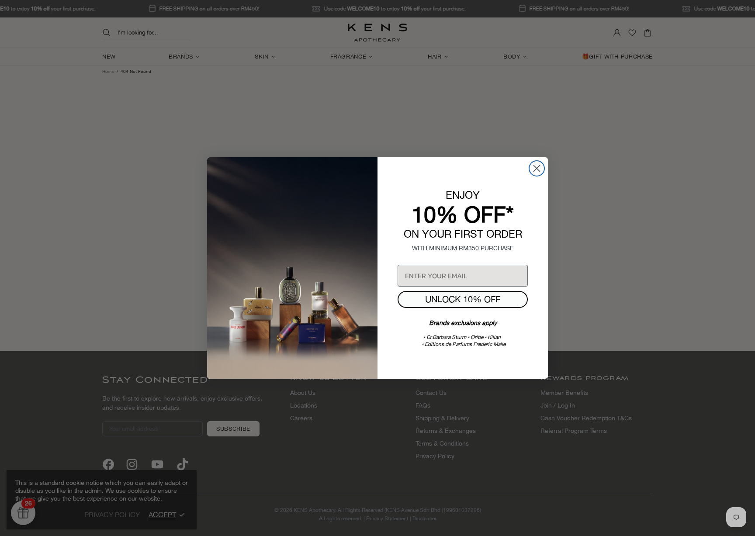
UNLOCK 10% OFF (462, 299)
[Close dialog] (536, 168)
